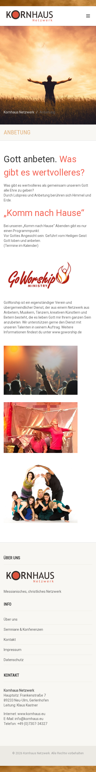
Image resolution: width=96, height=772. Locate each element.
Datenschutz (14, 660)
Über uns (10, 619)
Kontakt (10, 640)
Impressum (12, 650)
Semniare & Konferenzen (23, 629)
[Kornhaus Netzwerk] (32, 17)
